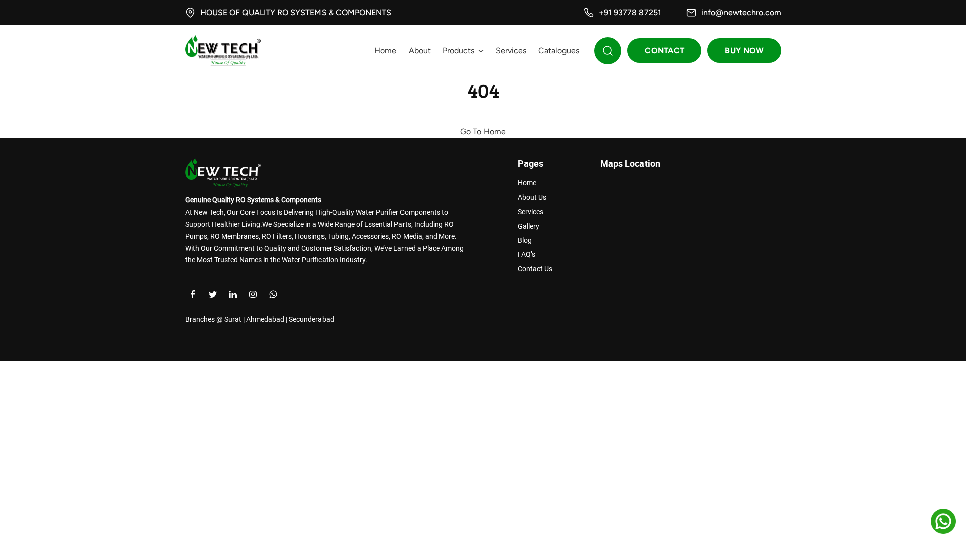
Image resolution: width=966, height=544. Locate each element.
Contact (664, 50)
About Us (532, 197)
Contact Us (535, 269)
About (420, 50)
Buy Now (744, 50)
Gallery (528, 226)
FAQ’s (526, 254)
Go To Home (483, 132)
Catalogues (558, 50)
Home (385, 50)
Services (511, 50)
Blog (525, 240)
